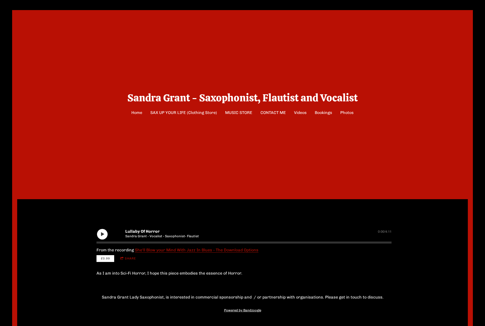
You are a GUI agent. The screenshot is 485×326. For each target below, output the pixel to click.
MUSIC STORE (238, 112)
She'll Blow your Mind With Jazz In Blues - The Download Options (196, 250)
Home (136, 112)
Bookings (323, 112)
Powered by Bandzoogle (242, 310)
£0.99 (105, 258)
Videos (300, 112)
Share (130, 258)
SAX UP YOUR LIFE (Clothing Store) (183, 112)
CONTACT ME (273, 112)
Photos (347, 112)
